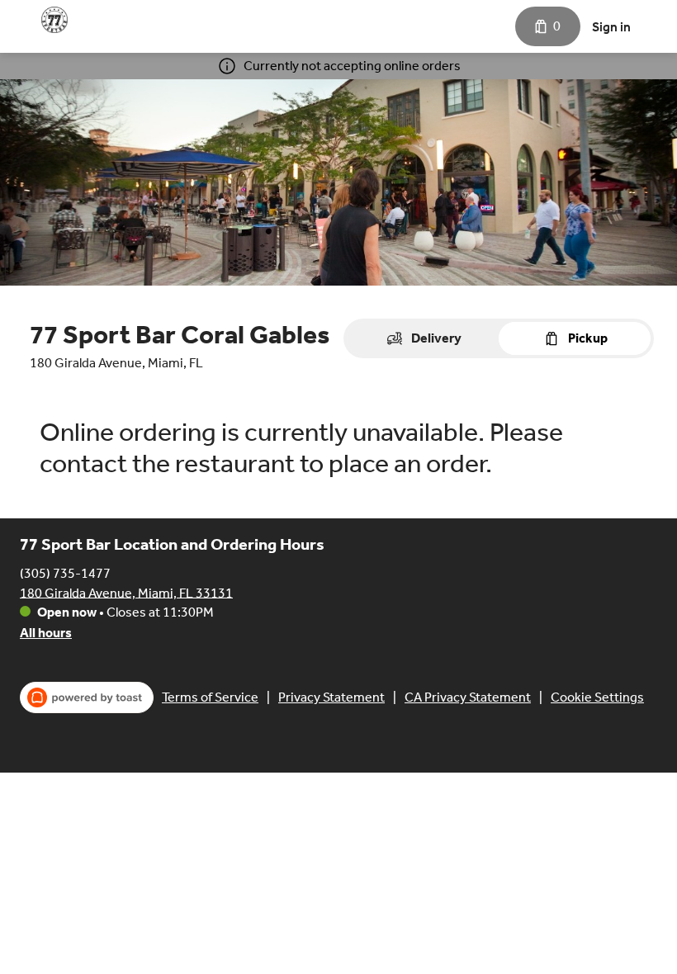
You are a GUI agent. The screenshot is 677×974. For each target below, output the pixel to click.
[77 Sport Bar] (54, 20)
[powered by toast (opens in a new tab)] (86, 697)
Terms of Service (210, 697)
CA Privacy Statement (468, 697)
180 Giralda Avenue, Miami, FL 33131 (126, 592)
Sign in (611, 27)
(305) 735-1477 (65, 572)
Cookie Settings (597, 697)
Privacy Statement (331, 697)
